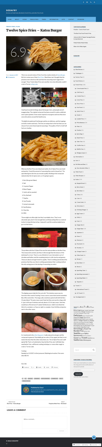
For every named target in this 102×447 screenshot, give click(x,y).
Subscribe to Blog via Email (83, 359)
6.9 (25, 378)
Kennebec (87, 322)
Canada (86, 310)
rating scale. (34, 84)
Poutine (79, 130)
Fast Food (79, 107)
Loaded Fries (80, 119)
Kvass (78, 236)
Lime (75, 324)
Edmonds (88, 317)
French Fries (34, 19)
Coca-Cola (76, 313)
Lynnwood (54, 378)
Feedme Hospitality (89, 319)
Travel (44, 19)
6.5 (82, 307)
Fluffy (78, 217)
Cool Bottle (80, 313)
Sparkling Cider (81, 270)
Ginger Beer (80, 228)
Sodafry (11, 10)
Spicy (61, 378)
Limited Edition (81, 324)
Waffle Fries (80, 149)
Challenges (78, 73)
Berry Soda (80, 187)
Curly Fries (80, 100)
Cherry (79, 312)
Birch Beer (80, 190)
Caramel (76, 312)
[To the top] (94, 437)
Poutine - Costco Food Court (81, 29)
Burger (30, 378)
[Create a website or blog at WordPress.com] (6, 443)
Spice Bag (79, 134)
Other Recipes (79, 175)
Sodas (25, 19)
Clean (92, 311)
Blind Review (79, 69)
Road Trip (87, 329)
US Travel (79, 293)
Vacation (89, 338)
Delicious (78, 315)
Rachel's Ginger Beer (81, 327)
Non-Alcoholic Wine (82, 168)
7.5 (86, 307)
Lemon (91, 322)
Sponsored (78, 335)
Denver (84, 315)
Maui (92, 324)
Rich (83, 329)
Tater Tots (79, 141)
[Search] (94, 2)
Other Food (78, 172)
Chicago (83, 312)
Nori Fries (41, 77)
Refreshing (78, 329)
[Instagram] (87, 2)
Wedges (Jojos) (81, 153)
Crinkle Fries (80, 96)
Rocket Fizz (79, 331)
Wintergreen (87, 340)
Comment (61, 430)
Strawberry (88, 335)
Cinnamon (88, 312)
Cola (78, 198)
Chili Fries (79, 92)
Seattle (77, 333)
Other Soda (80, 255)
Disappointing (88, 315)
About (17, 19)
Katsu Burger (61, 75)
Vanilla (76, 340)
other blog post (38, 335)
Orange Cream (81, 251)
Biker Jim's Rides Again (80, 46)
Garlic (75, 320)
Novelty (79, 247)
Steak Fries (80, 137)
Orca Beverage (86, 325)
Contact (71, 19)
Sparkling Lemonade (82, 274)
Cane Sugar (91, 310)
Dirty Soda (80, 206)
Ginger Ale (80, 225)
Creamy (84, 313)
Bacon (93, 307)
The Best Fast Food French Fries (82, 33)
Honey (92, 320)
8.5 (89, 307)
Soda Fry (77, 55)
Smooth (82, 333)
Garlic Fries (80, 111)
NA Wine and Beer (80, 164)
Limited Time (88, 324)
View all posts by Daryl (37, 391)
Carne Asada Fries (82, 88)
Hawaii (85, 320)
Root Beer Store (87, 331)
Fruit (78, 221)
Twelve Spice (26, 380)
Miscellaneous (81, 122)
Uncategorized (79, 297)
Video (81, 340)
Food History (79, 81)
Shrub (78, 266)
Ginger (81, 320)
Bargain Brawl (81, 183)
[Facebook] (83, 2)
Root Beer (79, 263)
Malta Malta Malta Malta (81, 42)
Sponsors (80, 19)
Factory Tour (79, 77)
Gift (78, 320)
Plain (18, 26)
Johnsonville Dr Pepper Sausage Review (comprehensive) (84, 38)
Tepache (79, 281)
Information (54, 19)
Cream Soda (80, 202)
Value (93, 338)
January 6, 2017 (13, 75)
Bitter (75, 310)
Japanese (37, 378)
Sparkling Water (81, 278)
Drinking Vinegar (81, 209)
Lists (63, 19)
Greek (78, 115)
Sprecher (84, 335)
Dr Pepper (81, 317)
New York (80, 325)
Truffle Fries (80, 145)
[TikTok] (90, 2)
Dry (85, 317)
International (81, 322)
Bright (79, 310)
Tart (80, 338)
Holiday (88, 320)
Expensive (76, 319)
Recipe (78, 259)
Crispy (88, 313)
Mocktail (79, 244)
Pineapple (92, 325)
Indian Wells (76, 322)
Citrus (78, 194)
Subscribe (78, 374)
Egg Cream (80, 213)
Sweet (76, 338)
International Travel (82, 289)
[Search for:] (85, 349)
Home (10, 19)
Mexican (79, 240)
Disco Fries (80, 103)
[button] (31, 97)
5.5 (79, 307)
